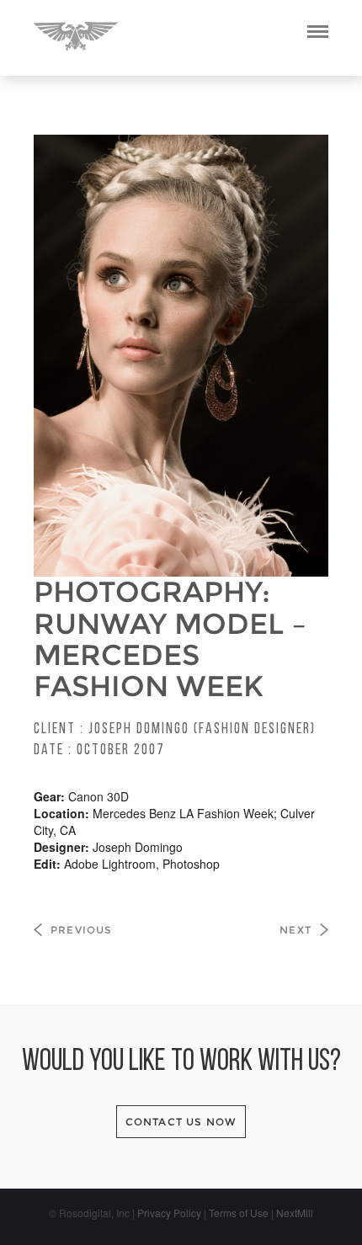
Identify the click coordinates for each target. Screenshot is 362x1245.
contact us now (181, 1121)
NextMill (294, 1212)
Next (295, 929)
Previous (82, 929)
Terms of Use (239, 1212)
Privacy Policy (169, 1212)
